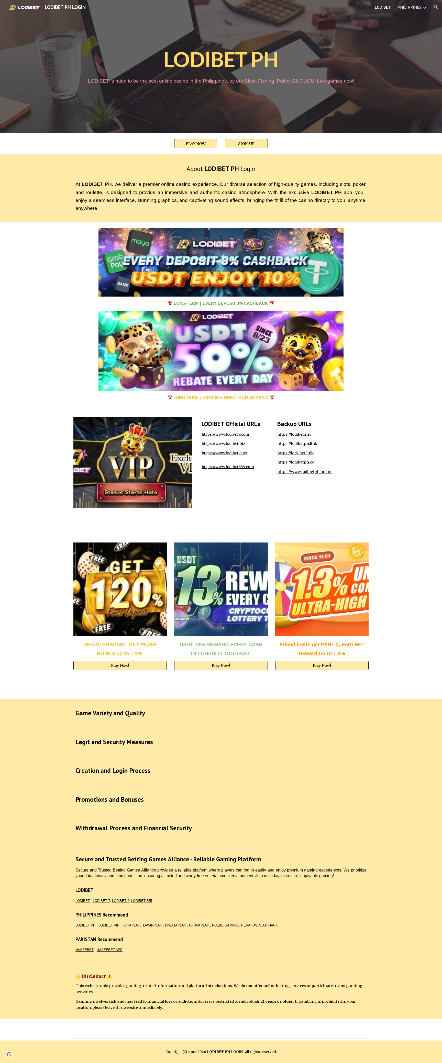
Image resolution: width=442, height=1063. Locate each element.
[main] (221, 58)
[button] (436, 7)
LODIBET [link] (383, 7)
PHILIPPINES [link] (409, 7)
